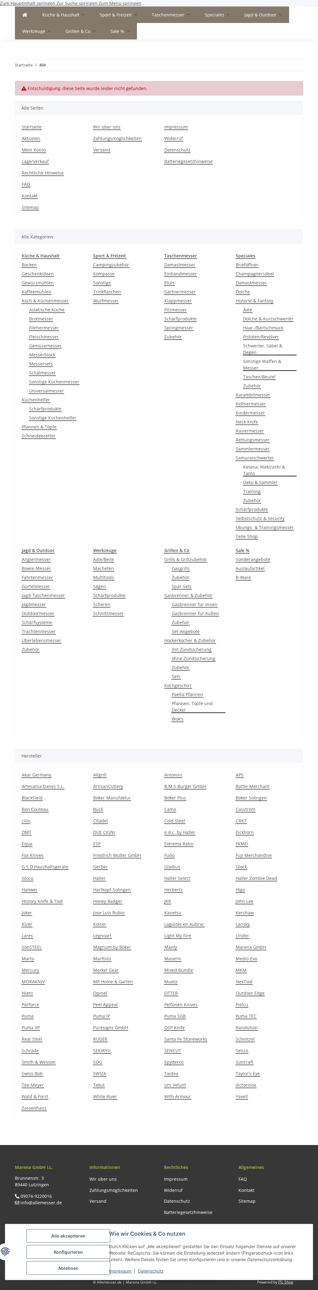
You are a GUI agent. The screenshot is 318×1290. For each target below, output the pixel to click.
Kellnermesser (251, 404)
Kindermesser (250, 413)
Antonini (173, 775)
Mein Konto (34, 150)
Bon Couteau (35, 809)
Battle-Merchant (253, 786)
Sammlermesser (253, 449)
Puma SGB (175, 1016)
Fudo (169, 855)
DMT (26, 832)
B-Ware (243, 577)
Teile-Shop (247, 536)
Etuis (169, 283)
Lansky (243, 924)
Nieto (27, 993)
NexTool (244, 981)
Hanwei (29, 890)
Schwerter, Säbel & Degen (262, 349)
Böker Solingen (251, 798)
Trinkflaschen (107, 292)
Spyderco (174, 1062)
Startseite (32, 127)
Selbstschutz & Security (260, 518)
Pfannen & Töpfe (39, 427)
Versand (101, 150)
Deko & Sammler (260, 482)
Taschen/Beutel (259, 377)
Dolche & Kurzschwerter (268, 319)
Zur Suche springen (78, 3)
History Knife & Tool (42, 901)
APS (239, 775)
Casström (245, 809)
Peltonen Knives (181, 1004)
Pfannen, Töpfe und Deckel (192, 706)
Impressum (120, 1271)
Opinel (100, 993)
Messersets (41, 364)
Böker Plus (175, 798)
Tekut (99, 1085)
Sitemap (30, 207)
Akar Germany (36, 775)
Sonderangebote (253, 559)
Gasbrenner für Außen (195, 613)
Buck (98, 809)
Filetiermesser (44, 328)
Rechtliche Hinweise (43, 173)
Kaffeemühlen (36, 292)
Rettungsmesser (253, 440)
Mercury (30, 970)
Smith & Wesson (39, 1062)
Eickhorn (245, 832)
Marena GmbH (251, 947)
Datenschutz (151, 1271)
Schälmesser (42, 373)
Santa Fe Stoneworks (185, 1039)
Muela (170, 981)
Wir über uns (106, 127)
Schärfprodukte (45, 409)
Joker (27, 913)
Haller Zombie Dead (256, 878)
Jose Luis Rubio (109, 913)
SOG (97, 1062)
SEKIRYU (102, 1050)
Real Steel (32, 1039)
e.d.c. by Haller (179, 832)
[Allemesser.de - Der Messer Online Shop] (25, 15)
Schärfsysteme (37, 622)
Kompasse (104, 274)
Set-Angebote (186, 631)
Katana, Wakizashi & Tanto (264, 470)
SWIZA (99, 1073)
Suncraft (244, 1062)
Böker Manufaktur (112, 798)
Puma (28, 1016)
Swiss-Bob (32, 1073)
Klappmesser (178, 301)
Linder (242, 936)
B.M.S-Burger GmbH (185, 786)
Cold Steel (174, 821)
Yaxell (242, 1096)
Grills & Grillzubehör (185, 559)
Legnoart (102, 936)
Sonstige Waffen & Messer (262, 364)
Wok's (178, 719)
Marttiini (102, 959)
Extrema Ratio (178, 844)
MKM (241, 970)
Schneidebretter (39, 436)
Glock (241, 867)
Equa (27, 844)
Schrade (30, 1050)
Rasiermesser (250, 431)
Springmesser (178, 328)
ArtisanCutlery (108, 786)
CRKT (241, 821)
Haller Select (177, 878)
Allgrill (100, 775)
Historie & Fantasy (254, 301)
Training (252, 491)
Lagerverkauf (35, 161)
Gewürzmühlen (38, 283)
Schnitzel (245, 1039)
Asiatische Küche (47, 310)
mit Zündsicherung (191, 649)
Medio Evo (246, 959)
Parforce (30, 1004)
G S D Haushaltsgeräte (45, 867)
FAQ (26, 184)
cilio (26, 821)
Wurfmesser (106, 301)
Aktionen (31, 138)
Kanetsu (172, 913)
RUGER (100, 1039)
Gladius (172, 867)
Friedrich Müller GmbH (117, 855)
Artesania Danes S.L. (43, 786)
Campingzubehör (111, 265)
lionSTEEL (32, 947)
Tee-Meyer (33, 1085)
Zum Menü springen (120, 3)
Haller (99, 878)
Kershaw (245, 913)
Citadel (100, 821)
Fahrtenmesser (37, 577)
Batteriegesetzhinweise (188, 161)
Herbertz (173, 890)
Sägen (99, 586)
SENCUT (172, 1050)
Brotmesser (41, 319)
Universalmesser (46, 391)
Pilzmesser (175, 310)
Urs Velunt (175, 1085)
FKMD (242, 844)
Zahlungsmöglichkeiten (117, 138)
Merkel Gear (106, 970)
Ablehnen (68, 1268)
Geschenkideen (38, 274)
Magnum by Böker (112, 947)
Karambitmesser (253, 395)
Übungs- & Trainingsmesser (265, 527)
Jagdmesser (34, 604)
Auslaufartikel (250, 568)
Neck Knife (247, 422)
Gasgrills (181, 568)
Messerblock (42, 355)
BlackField (32, 798)
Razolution (247, 1027)
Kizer (27, 924)
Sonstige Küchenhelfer (52, 418)
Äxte (247, 310)
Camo (170, 809)
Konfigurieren (68, 1252)
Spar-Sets (182, 586)
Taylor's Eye (248, 1073)
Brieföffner (247, 265)
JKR (167, 901)
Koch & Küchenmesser (45, 301)
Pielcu (242, 1004)
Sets (176, 676)
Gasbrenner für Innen (194, 604)
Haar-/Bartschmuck (263, 328)
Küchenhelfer (36, 400)
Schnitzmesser (108, 613)
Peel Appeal (105, 1004)
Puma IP (101, 1016)
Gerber (100, 867)
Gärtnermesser (180, 292)
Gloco (27, 878)
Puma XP (31, 1027)
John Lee (244, 901)
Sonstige (102, 283)
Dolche (243, 292)
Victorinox (246, 1085)
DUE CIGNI (104, 832)
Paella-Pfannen (187, 694)
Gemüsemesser (45, 346)
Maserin (172, 959)
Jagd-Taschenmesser (43, 595)
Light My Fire (177, 936)
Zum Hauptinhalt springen (28, 3)
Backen (29, 265)
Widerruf (173, 138)
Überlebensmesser (41, 640)
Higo (240, 890)
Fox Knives (32, 855)
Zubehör (173, 337)
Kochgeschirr (178, 685)
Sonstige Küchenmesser (54, 382)
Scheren (101, 604)
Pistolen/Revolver (261, 337)
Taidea (171, 1073)
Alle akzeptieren (68, 1235)
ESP (97, 844)
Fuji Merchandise (254, 855)
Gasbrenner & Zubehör (188, 595)
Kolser (99, 924)
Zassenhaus (34, 1108)
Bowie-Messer (36, 568)
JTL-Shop (285, 1282)
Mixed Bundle (178, 970)
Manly (170, 947)
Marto (28, 959)
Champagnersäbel (255, 274)
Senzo (242, 1050)
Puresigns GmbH (110, 1027)
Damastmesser (179, 265)
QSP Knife (174, 1027)
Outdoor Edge (250, 993)
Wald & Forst (35, 1096)
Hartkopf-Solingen (112, 890)
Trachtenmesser (39, 631)
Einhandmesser (180, 274)
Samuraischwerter (255, 458)
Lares (27, 936)
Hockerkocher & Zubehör (190, 640)
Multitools (103, 577)
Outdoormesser (38, 613)
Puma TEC (246, 1016)
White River (105, 1096)
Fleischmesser (44, 337)
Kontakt (30, 196)
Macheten (103, 568)
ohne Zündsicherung (193, 658)
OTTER (171, 993)
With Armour (177, 1096)
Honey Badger (107, 901)
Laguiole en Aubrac (184, 924)
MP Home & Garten (113, 981)
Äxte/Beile (103, 559)
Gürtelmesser (36, 586)
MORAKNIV (33, 981)
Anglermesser (36, 559)
